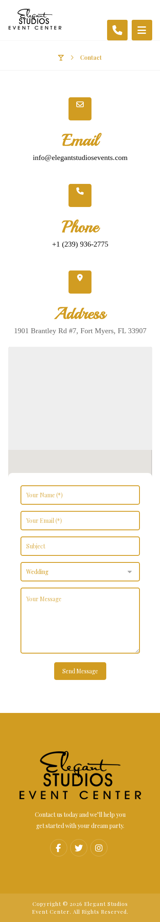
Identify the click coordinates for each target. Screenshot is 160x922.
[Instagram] (98, 847)
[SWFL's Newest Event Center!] (35, 19)
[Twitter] (78, 847)
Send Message (80, 671)
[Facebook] (58, 847)
